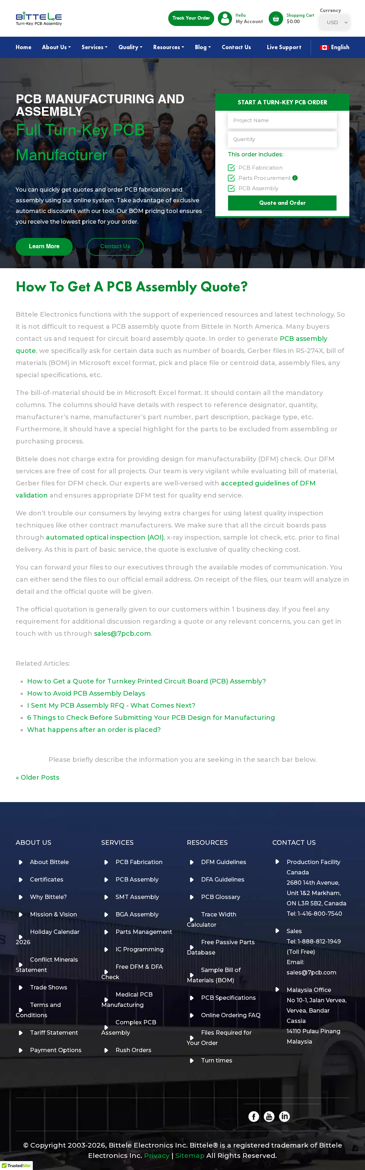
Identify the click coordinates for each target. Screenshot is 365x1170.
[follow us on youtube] (269, 1116)
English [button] (339, 47)
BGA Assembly (137, 914)
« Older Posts (37, 777)
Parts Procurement (264, 178)
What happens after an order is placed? (94, 730)
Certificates (46, 879)
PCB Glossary (220, 897)
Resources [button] (166, 47)
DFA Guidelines (223, 879)
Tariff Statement (54, 1032)
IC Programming (139, 949)
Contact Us (236, 47)
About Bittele (49, 862)
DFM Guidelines (223, 862)
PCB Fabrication (260, 167)
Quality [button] (128, 47)
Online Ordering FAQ (231, 1015)
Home (23, 47)
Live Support (284, 47)
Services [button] (92, 47)
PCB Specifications (228, 997)
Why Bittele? (48, 897)
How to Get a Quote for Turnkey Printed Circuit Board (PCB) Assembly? (146, 681)
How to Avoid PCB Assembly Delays (86, 693)
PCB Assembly (258, 188)
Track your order (191, 18)
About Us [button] (54, 47)
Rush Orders (133, 1050)
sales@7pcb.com (122, 634)
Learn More (44, 247)
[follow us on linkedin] (284, 1116)
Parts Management (143, 932)
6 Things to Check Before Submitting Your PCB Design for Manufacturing (151, 718)
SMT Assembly (137, 897)
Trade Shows (48, 987)
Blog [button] (201, 47)
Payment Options (56, 1050)
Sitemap (190, 1155)
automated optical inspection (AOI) (105, 537)
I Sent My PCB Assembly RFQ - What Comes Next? (111, 705)
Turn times (216, 1060)
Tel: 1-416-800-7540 (314, 913)
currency (330, 10)
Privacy (157, 1155)
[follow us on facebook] (253, 1116)
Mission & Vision (53, 914)
